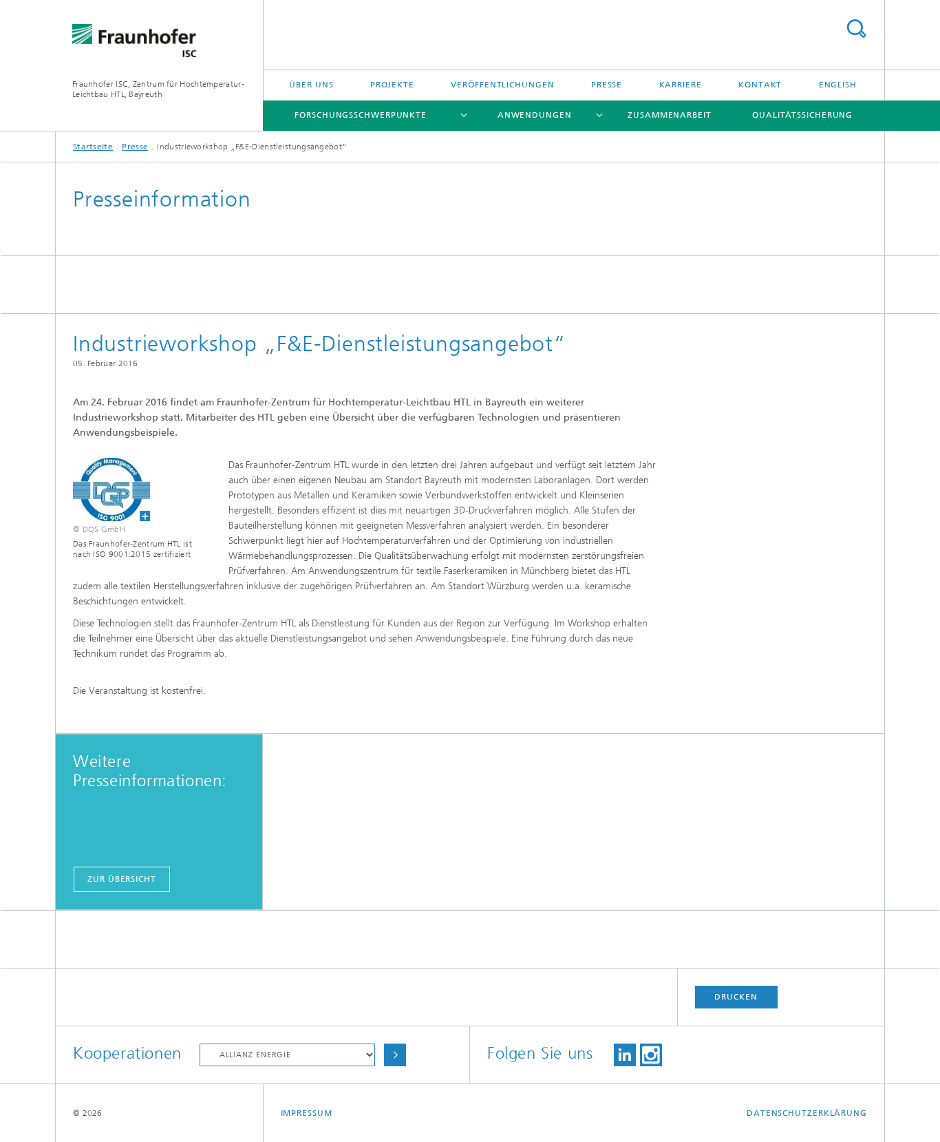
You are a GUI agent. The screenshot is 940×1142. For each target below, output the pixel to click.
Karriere (680, 84)
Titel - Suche (856, 28)
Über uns (311, 84)
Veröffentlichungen (502, 84)
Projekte (392, 84)
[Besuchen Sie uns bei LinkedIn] (625, 1055)
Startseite (93, 146)
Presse (606, 84)
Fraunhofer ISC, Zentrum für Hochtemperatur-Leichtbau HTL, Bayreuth (158, 89)
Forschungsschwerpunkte (361, 115)
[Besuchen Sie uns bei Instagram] (651, 1055)
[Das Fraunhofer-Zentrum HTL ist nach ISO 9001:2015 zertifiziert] (103, 489)
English (838, 84)
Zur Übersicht (121, 879)
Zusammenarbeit (670, 115)
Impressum (306, 1113)
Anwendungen (535, 115)
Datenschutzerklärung (807, 1113)
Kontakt (760, 84)
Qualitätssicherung (802, 115)
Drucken (735, 997)
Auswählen (395, 1055)
